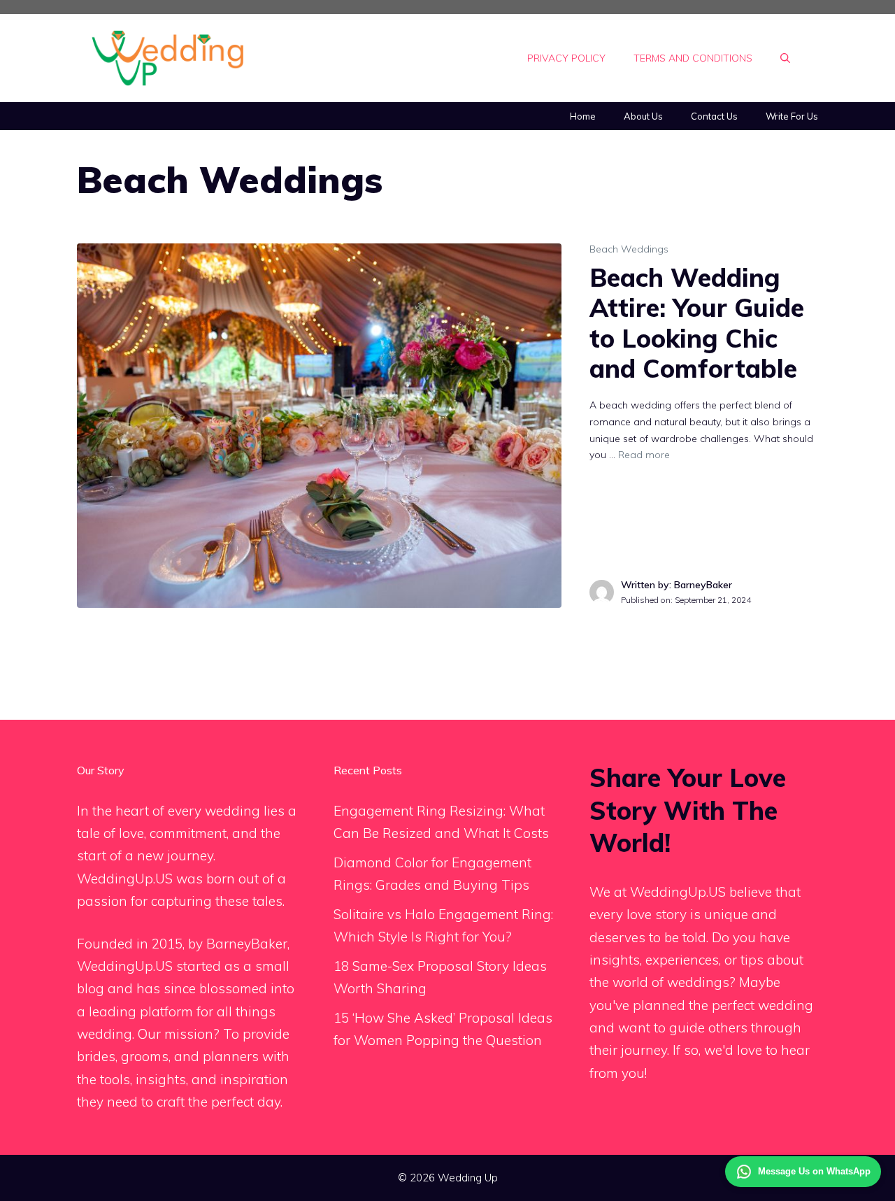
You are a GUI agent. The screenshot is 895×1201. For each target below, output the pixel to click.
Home (583, 116)
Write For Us (792, 116)
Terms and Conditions (692, 58)
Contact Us (714, 116)
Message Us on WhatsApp (814, 1171)
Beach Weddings (628, 249)
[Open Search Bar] (785, 58)
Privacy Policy (566, 58)
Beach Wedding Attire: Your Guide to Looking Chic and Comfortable (696, 323)
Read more (644, 454)
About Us (643, 116)
